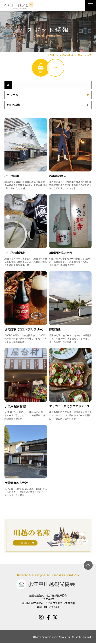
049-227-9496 (51, 607)
